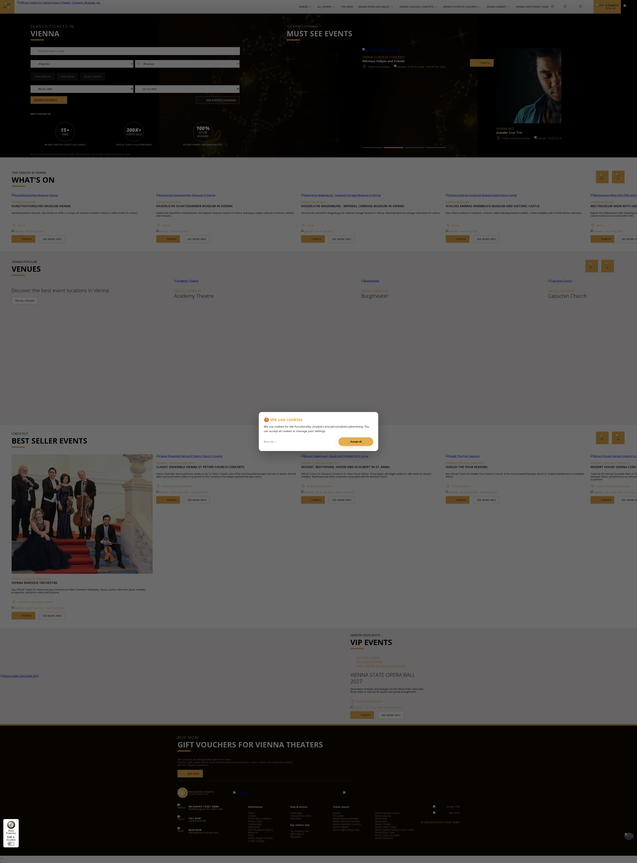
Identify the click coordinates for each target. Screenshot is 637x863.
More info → (270, 442)
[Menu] (17, 821)
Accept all (356, 441)
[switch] (11, 844)
